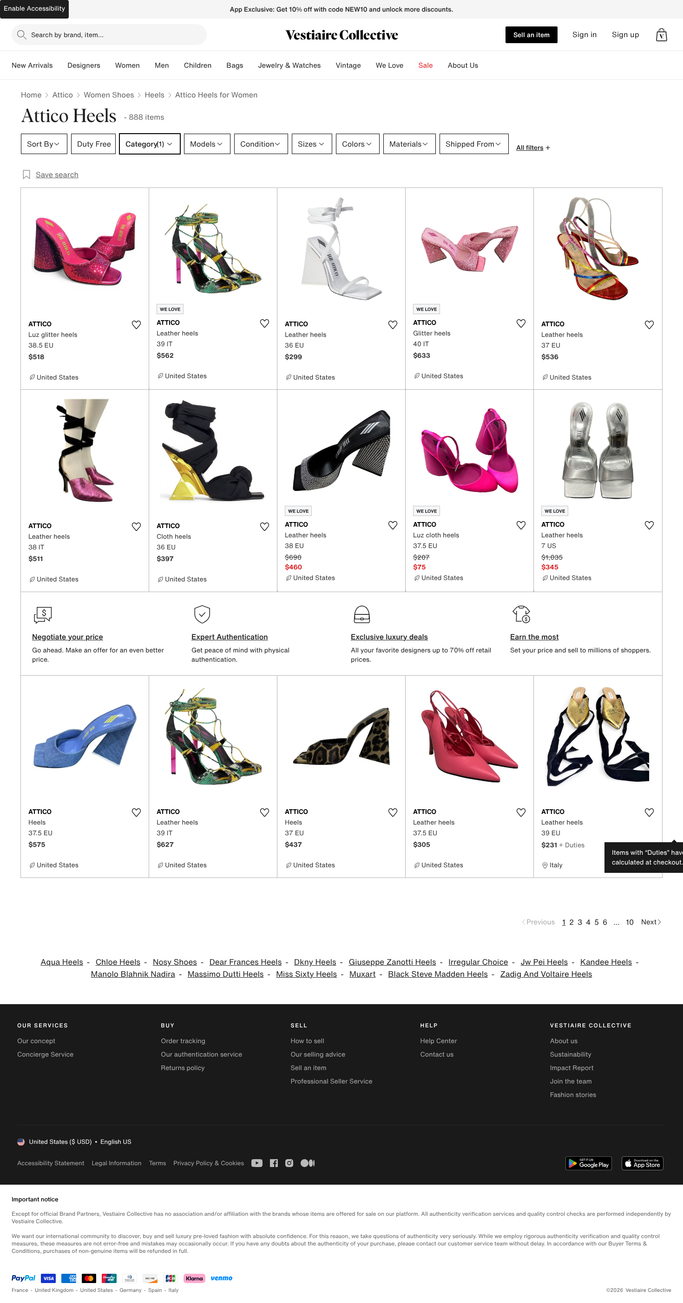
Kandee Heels (606, 962)
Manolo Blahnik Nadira (133, 974)
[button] (661, 34)
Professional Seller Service (331, 1081)
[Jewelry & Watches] (328, 65)
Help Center (438, 1041)
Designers (83, 65)
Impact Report (572, 1068)
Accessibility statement (50, 1163)
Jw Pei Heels (544, 962)
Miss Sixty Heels (306, 974)
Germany (130, 1290)
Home (31, 94)
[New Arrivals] (60, 65)
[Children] (219, 65)
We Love (390, 65)
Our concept (36, 1041)
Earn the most (534, 636)
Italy (174, 1290)
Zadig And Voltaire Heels (546, 974)
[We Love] (411, 65)
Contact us (437, 1054)
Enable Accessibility (34, 8)
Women (127, 65)
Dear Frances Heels (246, 962)
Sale (426, 65)
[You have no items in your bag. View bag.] (661, 34)
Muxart (362, 974)
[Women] (147, 65)
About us (564, 1041)
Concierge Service (45, 1054)
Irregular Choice (478, 962)
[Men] (176, 65)
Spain (155, 1290)
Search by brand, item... (67, 34)
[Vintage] (368, 65)
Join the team (571, 1081)
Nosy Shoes (175, 962)
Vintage (348, 65)
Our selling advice (317, 1054)
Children (198, 65)
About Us (463, 65)
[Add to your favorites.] (136, 324)
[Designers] (108, 65)
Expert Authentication (229, 636)
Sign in (584, 34)
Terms (157, 1163)
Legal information (116, 1163)
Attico (62, 94)
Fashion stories (573, 1095)
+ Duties (571, 845)
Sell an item (531, 34)
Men (162, 65)
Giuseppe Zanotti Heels (392, 962)
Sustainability (570, 1054)
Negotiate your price (67, 636)
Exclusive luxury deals (389, 636)
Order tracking (183, 1041)
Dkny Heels (315, 962)
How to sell (307, 1041)
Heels (154, 94)
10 (630, 922)
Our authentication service (201, 1054)
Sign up (625, 34)
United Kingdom (54, 1290)
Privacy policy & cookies (208, 1163)
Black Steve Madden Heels (437, 974)
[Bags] (250, 65)
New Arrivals (32, 65)
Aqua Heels (61, 962)
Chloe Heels (118, 962)
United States (96, 1290)
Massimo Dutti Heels (226, 974)
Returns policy (182, 1068)
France (20, 1290)
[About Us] (485, 65)
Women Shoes (109, 94)
